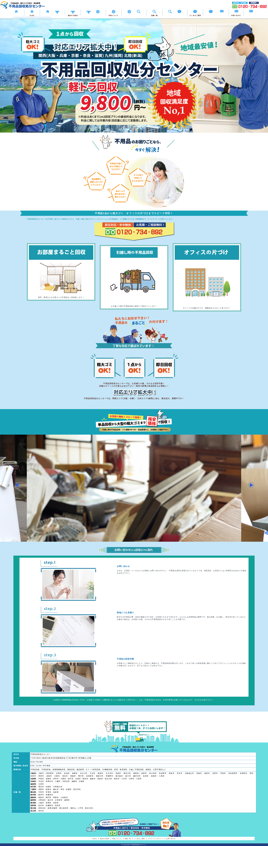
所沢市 (41, 811)
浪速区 (118, 773)
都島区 (136, 773)
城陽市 (74, 781)
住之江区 (83, 773)
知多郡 (56, 792)
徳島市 (41, 797)
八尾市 (162, 776)
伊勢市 (41, 789)
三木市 (124, 779)
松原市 (146, 776)
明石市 (117, 779)
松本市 (41, 805)
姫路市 (93, 779)
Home (95, 838)
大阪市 (41, 773)
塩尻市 (58, 805)
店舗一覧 (154, 15)
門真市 (223, 773)
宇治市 (41, 781)
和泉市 (171, 773)
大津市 (41, 784)
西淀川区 (127, 773)
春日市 (50, 800)
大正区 (92, 773)
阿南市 (56, 797)
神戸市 (70, 779)
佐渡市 (56, 803)
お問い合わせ (236, 15)
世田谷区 (42, 808)
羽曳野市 (109, 776)
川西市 (63, 779)
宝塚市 (78, 779)
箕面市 (154, 776)
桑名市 (56, 789)
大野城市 (42, 800)
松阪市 (48, 789)
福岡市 (67, 800)
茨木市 (179, 773)
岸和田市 (243, 773)
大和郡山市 (57, 787)
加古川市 (108, 779)
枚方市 (128, 776)
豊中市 (81, 776)
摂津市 (41, 776)
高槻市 (73, 776)
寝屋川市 (99, 776)
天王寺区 (109, 773)
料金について (114, 15)
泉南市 (49, 776)
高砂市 (100, 779)
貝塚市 (199, 773)
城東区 (75, 773)
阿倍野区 (50, 773)
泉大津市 (153, 773)
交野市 (215, 773)
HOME (32, 15)
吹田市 (33, 776)
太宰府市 (58, 800)
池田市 (144, 773)
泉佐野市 (162, 773)
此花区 (67, 773)
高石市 (65, 776)
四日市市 (77, 789)
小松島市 (64, 797)
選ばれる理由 (73, 15)
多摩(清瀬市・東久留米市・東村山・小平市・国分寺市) (70, 808)
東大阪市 (119, 776)
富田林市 (89, 776)
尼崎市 (48, 779)
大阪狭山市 (189, 773)
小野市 (131, 779)
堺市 (251, 773)
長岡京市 (49, 781)
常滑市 (48, 792)
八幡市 (58, 781)
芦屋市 (41, 779)
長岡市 (48, 803)
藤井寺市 (137, 776)
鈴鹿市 (69, 789)
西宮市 (85, 779)
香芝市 (41, 787)
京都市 (81, 781)
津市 (62, 789)
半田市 (41, 792)
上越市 (41, 803)
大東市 (57, 776)
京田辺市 (66, 781)
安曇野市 (49, 805)
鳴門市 (48, 797)
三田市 (139, 779)
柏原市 (207, 773)
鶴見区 (100, 773)
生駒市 (48, 787)
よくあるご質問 (195, 15)
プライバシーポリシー (155, 838)
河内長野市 (232, 773)
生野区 (59, 773)
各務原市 (49, 795)
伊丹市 (56, 779)
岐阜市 (41, 795)
